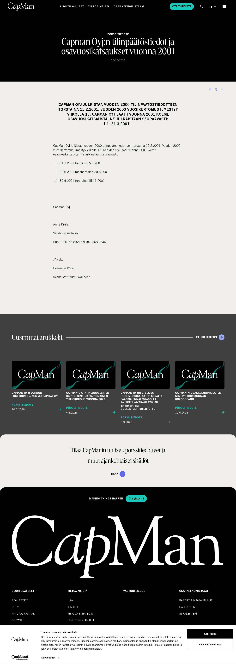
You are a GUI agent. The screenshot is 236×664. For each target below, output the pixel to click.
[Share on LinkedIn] (221, 89)
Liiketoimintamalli (80, 620)
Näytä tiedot (48, 657)
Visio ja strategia (80, 613)
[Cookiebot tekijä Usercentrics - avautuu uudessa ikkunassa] (20, 657)
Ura (70, 600)
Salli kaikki (210, 633)
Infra (15, 607)
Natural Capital (23, 613)
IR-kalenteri (188, 613)
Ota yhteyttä (181, 6)
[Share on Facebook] (209, 89)
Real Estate (20, 600)
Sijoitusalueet (72, 6)
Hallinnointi (188, 607)
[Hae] (202, 6)
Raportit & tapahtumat (195, 600)
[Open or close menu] (224, 6)
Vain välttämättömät (210, 644)
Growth (17, 620)
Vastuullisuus (134, 591)
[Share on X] (215, 89)
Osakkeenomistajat (129, 6)
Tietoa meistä (99, 6)
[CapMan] (21, 6)
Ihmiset (72, 607)
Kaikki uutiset (206, 337)
